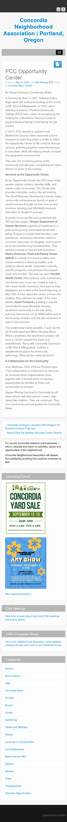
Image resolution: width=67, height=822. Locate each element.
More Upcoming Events (18, 594)
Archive (9, 668)
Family (8, 712)
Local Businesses (14, 749)
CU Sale (9, 697)
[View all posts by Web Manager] (51, 82)
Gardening (11, 719)
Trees (8, 778)
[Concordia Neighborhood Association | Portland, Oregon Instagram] (58, 9)
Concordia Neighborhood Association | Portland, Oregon (33, 30)
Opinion (9, 763)
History (9, 734)
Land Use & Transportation (19, 742)
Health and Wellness (16, 727)
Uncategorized (13, 786)
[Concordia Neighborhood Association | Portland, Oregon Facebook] (63, 9)
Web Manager (41, 82)
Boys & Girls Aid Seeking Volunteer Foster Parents (34, 432)
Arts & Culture (12, 676)
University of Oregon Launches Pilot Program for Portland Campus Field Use (32, 426)
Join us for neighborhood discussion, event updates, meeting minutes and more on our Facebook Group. (33, 643)
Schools (28, 85)
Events (9, 705)
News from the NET (15, 756)
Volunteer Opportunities (18, 793)
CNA (7, 683)
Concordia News (16, 85)
